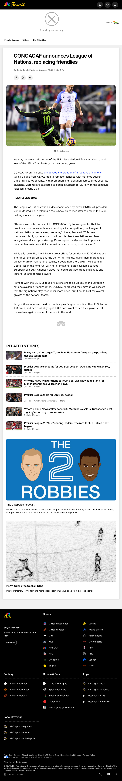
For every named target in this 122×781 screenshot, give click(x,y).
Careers (17, 755)
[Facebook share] (16, 77)
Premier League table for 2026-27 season (49, 394)
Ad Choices (76, 755)
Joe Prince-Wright (32, 358)
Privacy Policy (89, 755)
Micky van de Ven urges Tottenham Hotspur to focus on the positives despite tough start (65, 354)
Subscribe (10, 642)
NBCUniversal (20, 762)
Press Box (65, 755)
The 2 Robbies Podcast (20, 504)
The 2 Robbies (39, 40)
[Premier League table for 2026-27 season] (14, 397)
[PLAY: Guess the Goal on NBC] (61, 551)
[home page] (14, 5)
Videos (26, 40)
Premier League (11, 40)
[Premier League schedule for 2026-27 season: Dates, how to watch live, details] (14, 369)
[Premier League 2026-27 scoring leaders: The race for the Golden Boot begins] (14, 425)
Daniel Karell (22, 70)
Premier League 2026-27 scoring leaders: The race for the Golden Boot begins (66, 424)
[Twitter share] (23, 77)
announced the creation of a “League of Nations (72, 172)
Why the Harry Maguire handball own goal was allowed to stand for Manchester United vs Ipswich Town (64, 382)
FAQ (41, 755)
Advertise (8, 755)
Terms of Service (44, 757)
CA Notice (31, 757)
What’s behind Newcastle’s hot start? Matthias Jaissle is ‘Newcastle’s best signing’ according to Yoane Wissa (68, 410)
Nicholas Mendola (49, 401)
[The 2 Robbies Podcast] (61, 469)
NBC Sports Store (52, 755)
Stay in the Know (12, 627)
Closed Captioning (29, 755)
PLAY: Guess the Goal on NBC (24, 585)
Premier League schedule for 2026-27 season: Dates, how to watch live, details (67, 368)
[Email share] (30, 77)
